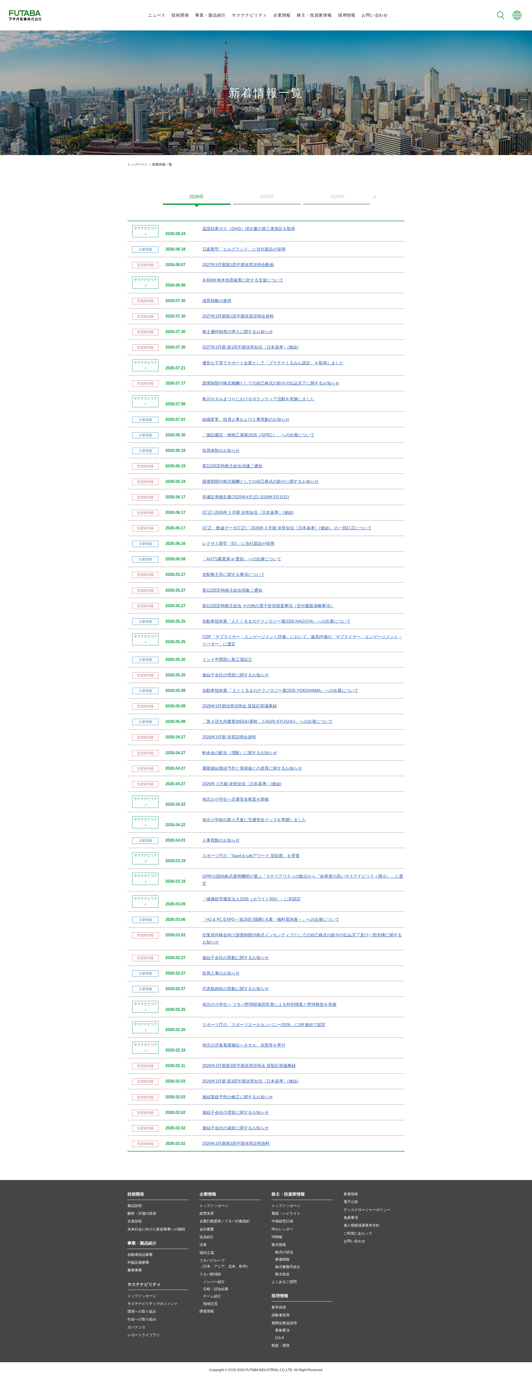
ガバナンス (136, 1327)
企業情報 (282, 15)
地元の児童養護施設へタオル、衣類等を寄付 (243, 1045)
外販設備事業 (138, 1262)
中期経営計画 (282, 1221)
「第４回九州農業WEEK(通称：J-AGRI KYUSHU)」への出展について (267, 721)
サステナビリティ (249, 15)
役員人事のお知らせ (221, 973)
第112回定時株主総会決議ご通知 (232, 466)
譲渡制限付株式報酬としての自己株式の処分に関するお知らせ (260, 481)
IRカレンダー (282, 1229)
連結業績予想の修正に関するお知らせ (237, 1097)
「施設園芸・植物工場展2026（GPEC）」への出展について (258, 435)
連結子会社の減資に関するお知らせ (235, 1128)
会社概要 (207, 1229)
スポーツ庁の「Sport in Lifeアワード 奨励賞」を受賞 (251, 856)
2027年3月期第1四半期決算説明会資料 (238, 316)
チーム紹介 (212, 1296)
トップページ (137, 164)
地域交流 (210, 1304)
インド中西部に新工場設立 (227, 659)
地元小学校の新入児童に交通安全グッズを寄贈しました (254, 820)
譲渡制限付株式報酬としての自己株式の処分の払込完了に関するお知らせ (270, 383)
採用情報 (346, 15)
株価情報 (282, 1259)
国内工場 (207, 1253)
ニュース (156, 15)
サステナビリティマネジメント (152, 1304)
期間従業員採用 (284, 1323)
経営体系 (207, 1213)
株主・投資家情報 (314, 15)
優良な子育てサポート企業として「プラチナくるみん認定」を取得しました (273, 363)
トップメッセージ (141, 1296)
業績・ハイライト (286, 1213)
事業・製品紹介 (210, 15)
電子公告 (351, 1202)
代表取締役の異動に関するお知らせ (235, 989)
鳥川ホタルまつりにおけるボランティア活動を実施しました (258, 399)
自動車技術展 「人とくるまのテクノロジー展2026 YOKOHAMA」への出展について (280, 690)
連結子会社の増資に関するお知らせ (235, 675)
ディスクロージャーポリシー (367, 1210)
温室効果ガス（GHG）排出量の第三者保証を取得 (248, 228)
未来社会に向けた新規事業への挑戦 (156, 1229)
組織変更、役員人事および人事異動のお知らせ (246, 419)
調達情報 (207, 1311)
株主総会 (282, 1274)
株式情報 (279, 1245)
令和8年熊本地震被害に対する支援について (242, 280)
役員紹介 (207, 1237)
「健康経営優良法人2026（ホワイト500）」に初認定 (251, 899)
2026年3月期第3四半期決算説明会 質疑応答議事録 (249, 1065)
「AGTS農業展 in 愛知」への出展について (241, 559)
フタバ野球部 (210, 1274)
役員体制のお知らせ (221, 450)
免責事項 (351, 1217)
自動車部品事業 (140, 1255)
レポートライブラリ (143, 1335)
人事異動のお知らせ (221, 840)
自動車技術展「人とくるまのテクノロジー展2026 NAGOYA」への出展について (276, 621)
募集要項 (282, 1330)
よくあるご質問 (284, 1282)
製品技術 (134, 1206)
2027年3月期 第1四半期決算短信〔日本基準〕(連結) (250, 347)
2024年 (337, 196)
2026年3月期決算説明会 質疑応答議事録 (239, 706)
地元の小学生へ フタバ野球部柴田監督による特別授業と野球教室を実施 (269, 1004)
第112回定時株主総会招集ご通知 (232, 590)
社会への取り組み (141, 1319)
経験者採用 (281, 1315)
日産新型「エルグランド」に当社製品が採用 (243, 249)
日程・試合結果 (215, 1289)
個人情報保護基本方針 (362, 1225)
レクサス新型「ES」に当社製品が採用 (238, 543)
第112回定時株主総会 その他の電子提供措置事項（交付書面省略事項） (268, 606)
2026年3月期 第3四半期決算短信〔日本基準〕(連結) (250, 1081)
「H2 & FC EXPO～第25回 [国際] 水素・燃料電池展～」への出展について (270, 919)
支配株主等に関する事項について (233, 574)
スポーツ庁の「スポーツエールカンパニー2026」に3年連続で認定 (264, 1024)
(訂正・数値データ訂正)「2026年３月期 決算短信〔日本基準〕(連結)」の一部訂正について (287, 528)
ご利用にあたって (358, 1233)
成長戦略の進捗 (216, 300)
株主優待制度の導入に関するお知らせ (237, 331)
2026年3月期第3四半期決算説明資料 (236, 1143)
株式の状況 (284, 1252)
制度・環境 (281, 1345)
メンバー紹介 (214, 1282)
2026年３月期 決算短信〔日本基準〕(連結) (242, 784)
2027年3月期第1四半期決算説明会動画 (238, 264)
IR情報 (277, 1237)
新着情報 (351, 1194)
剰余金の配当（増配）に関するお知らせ (239, 753)
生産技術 (134, 1221)
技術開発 (180, 15)
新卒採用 (279, 1307)
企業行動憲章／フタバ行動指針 (225, 1221)
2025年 (267, 196)
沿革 (203, 1245)
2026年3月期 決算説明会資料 (229, 737)
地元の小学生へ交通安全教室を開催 (235, 799)
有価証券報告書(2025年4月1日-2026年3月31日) (245, 497)
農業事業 (134, 1270)
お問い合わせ (375, 15)
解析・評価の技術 (141, 1213)
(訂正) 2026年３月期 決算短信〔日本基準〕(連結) (248, 512)
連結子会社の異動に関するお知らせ (235, 957)
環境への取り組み (141, 1311)
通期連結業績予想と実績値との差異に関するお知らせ (252, 768)
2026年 (196, 196)
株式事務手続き (287, 1267)
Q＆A (279, 1338)
